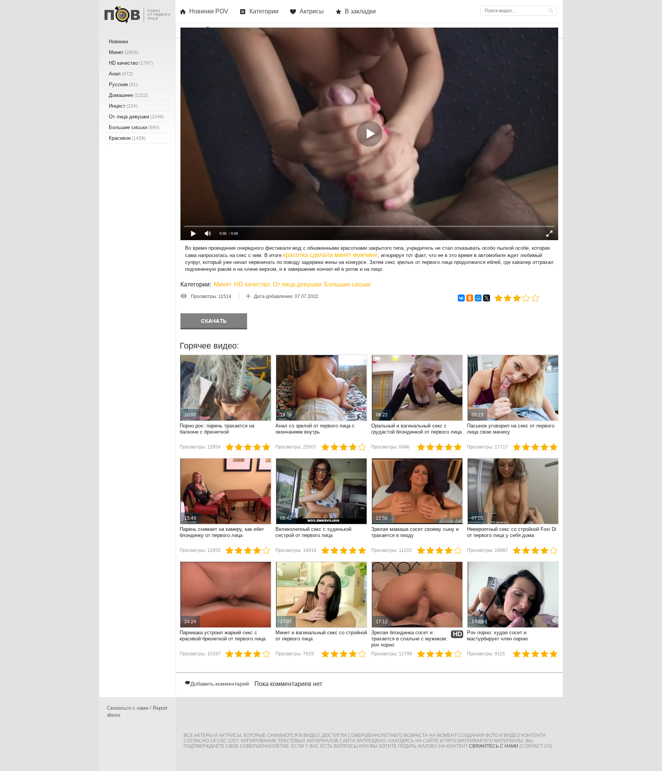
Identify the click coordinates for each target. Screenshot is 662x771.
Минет (222, 284)
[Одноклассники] (469, 298)
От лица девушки (297, 284)
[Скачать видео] (213, 321)
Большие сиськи (347, 284)
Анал (121, 74)
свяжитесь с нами (493, 746)
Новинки (118, 41)
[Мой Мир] (478, 298)
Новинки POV (208, 11)
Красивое (127, 138)
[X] (486, 298)
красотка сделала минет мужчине (330, 255)
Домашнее (128, 95)
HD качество (252, 284)
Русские (123, 84)
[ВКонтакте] (461, 298)
